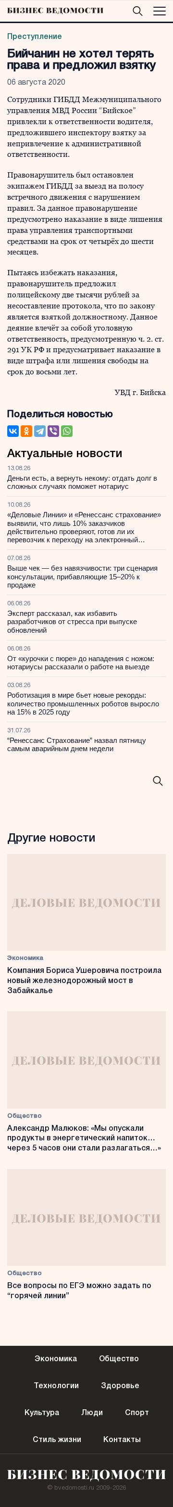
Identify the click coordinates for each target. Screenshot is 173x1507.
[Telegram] (40, 431)
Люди (92, 1413)
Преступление (34, 37)
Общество (24, 1116)
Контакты (122, 1440)
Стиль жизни (57, 1440)
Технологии (56, 1386)
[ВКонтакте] (13, 431)
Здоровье (120, 1386)
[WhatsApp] (67, 431)
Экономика (25, 958)
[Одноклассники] (26, 431)
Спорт (137, 1413)
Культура (42, 1413)
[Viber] (53, 431)
